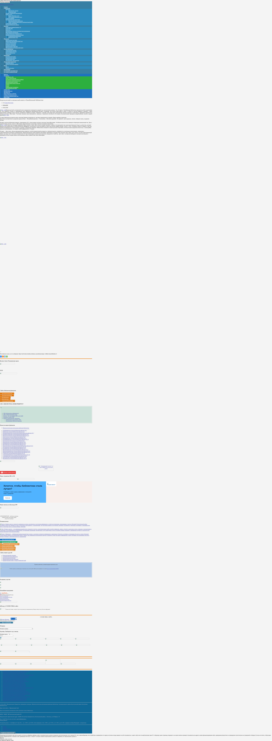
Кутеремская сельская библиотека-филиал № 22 (14, 447)
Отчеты (7, 84)
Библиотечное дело (13, 37)
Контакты (8, 9)
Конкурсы (8, 29)
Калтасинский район (11, 56)
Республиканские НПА (11, 88)
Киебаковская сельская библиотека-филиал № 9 (14, 443)
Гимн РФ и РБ (9, 28)
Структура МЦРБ (10, 18)
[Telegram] (5, 356)
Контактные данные (13, 10)
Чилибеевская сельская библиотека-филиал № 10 (15, 458)
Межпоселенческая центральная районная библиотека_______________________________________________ (16, 428)
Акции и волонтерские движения (11, 418)
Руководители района (11, 58)
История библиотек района (12, 24)
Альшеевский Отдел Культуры (10, 556)
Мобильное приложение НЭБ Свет (14, 41)
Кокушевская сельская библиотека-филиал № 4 (14, 444)
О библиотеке (7, 8)
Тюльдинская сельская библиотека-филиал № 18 (14, 457)
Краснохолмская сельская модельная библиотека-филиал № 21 (18, 445)
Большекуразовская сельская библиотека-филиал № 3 (16, 434)
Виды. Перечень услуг (13, 15)
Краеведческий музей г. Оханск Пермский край (14, 560)
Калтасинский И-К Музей (9, 558)
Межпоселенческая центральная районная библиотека (16, 671)
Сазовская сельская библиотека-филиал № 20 (14, 453)
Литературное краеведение (10, 61)
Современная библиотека (14, 36)
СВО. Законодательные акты (10, 414)
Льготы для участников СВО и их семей (13, 415)
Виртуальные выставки (11, 40)
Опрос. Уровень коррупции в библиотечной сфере (20, 22)
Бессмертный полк (10, 59)
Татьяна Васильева (8, 102)
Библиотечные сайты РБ (11, 46)
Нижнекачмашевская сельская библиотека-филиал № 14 (16, 451)
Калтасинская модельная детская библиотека (14, 440)
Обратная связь (12, 12)
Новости (5, 727)
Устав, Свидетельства (11, 78)
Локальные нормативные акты (13, 80)
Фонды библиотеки (10, 52)
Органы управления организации (14, 13)
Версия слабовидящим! (9, 472)
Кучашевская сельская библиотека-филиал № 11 (14, 448)
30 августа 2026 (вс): (4, 598)
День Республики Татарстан (5, 600)
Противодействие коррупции (13, 19)
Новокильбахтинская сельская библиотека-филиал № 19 (16, 452)
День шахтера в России (4, 599)
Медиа (5, 65)
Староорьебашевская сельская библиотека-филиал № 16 (16, 454)
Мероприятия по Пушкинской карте (14, 47)
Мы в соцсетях (6, 730)
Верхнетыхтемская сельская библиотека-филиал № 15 (16, 435)
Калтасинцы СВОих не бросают (14, 421)
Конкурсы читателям (11, 44)
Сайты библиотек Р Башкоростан (14, 33)
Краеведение (7, 55)
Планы (7, 86)
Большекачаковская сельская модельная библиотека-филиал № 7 (18, 433)
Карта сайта (6, 97)
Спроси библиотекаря (11, 42)
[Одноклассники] (3, 356)
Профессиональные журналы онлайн (15, 35)
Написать (7, 498)
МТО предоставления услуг (15, 17)
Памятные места (10, 63)
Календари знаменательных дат (13, 27)
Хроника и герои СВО (8, 417)
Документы (6, 75)
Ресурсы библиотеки (8, 49)
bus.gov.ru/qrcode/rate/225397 (53, 568)
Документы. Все (10, 77)
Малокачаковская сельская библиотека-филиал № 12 (15, 449)
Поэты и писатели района (12, 64)
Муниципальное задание (12, 82)
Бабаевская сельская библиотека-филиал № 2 (14, 431)
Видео (7, 67)
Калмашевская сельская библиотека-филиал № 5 (14, 438)
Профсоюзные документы (12, 87)
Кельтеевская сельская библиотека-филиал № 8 (14, 442)
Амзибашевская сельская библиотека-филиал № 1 (15, 430)
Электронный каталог (11, 50)
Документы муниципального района (15, 79)
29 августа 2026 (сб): (4, 596)
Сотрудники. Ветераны (11, 23)
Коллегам (6, 26)
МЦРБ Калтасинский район (7, 4)
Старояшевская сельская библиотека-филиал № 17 (15, 456)
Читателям (6, 38)
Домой (4, 726)
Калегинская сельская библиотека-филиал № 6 (14, 437)
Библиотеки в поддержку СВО (13, 419)
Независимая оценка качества (13, 83)
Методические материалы (12, 32)
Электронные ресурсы (11, 51)
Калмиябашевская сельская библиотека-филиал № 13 (16, 439)
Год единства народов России (10, 72)
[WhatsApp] (7, 356)
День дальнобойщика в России (6, 597)
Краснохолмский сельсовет (9, 555)
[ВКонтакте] (1, 356)
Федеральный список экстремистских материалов (18, 31)
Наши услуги (9, 14)
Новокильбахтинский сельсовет (10, 559)
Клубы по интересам (11, 45)
